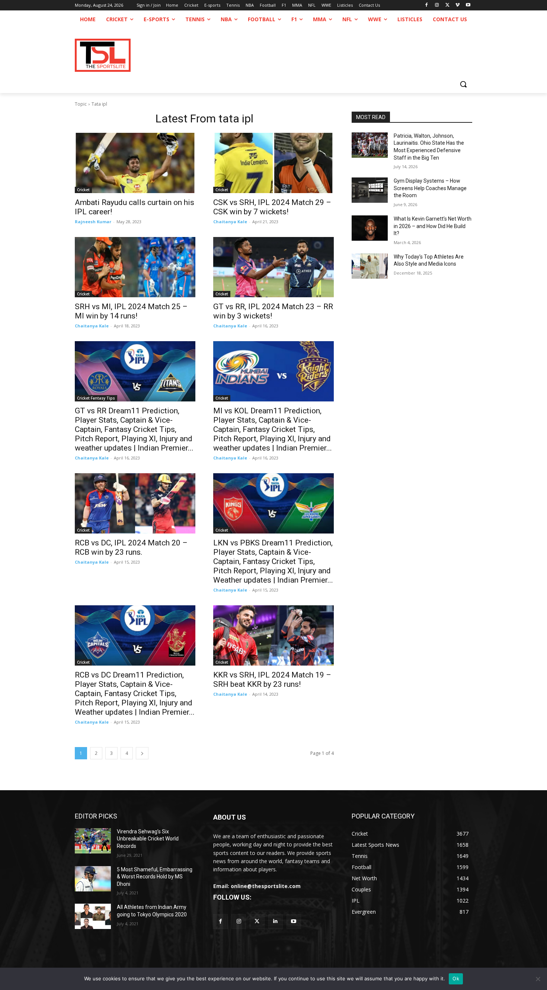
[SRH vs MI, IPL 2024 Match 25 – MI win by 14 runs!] (135, 267)
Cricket (83, 189)
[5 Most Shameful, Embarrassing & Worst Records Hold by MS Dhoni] (93, 878)
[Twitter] (257, 921)
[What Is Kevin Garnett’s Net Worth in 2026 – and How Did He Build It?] (370, 228)
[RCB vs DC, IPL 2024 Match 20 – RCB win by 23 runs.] (135, 503)
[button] (463, 84)
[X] (447, 5)
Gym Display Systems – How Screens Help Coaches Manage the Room (430, 188)
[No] (537, 979)
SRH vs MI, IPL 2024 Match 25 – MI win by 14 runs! (131, 311)
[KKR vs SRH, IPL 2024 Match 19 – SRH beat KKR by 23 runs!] (273, 635)
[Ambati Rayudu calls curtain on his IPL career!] (135, 163)
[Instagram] (437, 5)
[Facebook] (426, 5)
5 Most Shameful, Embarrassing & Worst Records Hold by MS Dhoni (154, 876)
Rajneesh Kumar (93, 221)
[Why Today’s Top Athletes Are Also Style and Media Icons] (370, 266)
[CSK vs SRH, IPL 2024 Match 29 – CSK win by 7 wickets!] (273, 163)
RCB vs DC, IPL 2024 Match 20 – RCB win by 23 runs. (131, 547)
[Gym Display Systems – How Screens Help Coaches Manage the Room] (370, 190)
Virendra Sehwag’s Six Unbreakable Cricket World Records (148, 839)
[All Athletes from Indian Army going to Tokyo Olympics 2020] (93, 916)
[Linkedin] (275, 921)
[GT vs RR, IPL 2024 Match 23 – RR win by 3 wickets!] (273, 267)
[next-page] (142, 753)
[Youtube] (468, 5)
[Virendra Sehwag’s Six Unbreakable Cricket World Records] (93, 840)
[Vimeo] (457, 5)
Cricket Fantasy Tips (96, 398)
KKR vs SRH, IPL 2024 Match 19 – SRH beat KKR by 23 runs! (272, 679)
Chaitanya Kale (230, 221)
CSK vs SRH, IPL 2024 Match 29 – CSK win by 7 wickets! (272, 207)
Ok (455, 978)
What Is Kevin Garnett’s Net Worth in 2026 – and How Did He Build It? (432, 226)
